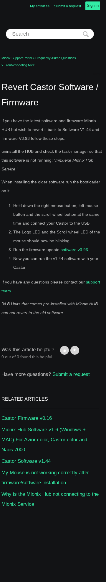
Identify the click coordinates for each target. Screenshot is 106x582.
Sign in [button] (93, 5)
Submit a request (67, 6)
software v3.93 (74, 249)
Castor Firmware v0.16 (26, 418)
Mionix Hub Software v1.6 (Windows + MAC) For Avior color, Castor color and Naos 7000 (44, 439)
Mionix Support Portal (16, 58)
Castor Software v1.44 (26, 461)
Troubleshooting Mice (19, 65)
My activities (39, 6)
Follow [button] (96, 74)
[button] (64, 350)
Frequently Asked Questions (55, 58)
